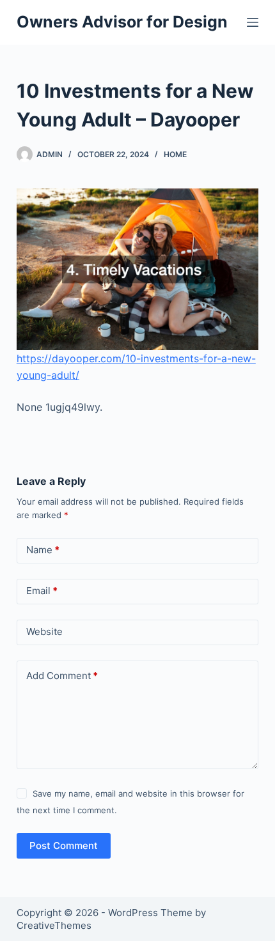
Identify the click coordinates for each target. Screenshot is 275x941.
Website (44, 631)
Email (42, 591)
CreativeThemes (54, 925)
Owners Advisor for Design (122, 21)
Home (175, 154)
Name (42, 550)
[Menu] (252, 22)
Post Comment (63, 845)
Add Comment (62, 675)
